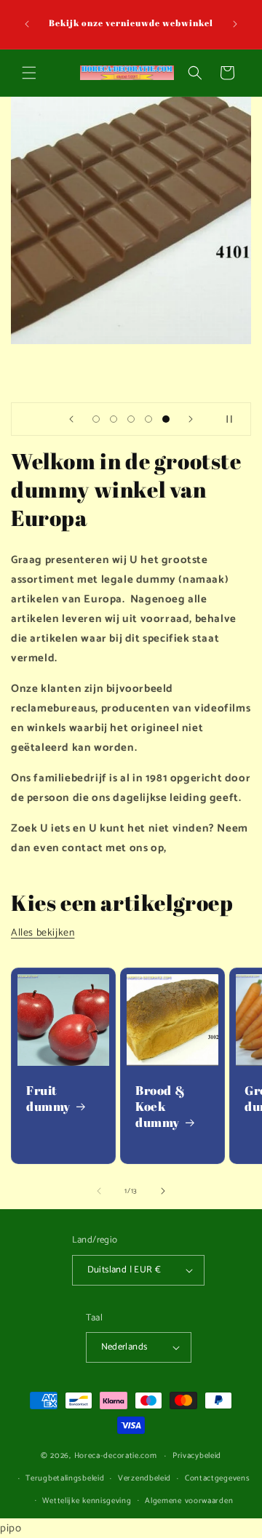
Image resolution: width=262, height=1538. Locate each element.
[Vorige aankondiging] (27, 24)
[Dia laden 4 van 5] (148, 419)
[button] (29, 73)
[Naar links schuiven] (99, 1191)
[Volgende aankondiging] (235, 24)
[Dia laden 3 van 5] (131, 419)
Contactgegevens (217, 1478)
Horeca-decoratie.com (115, 1455)
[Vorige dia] (71, 419)
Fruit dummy (48, 1099)
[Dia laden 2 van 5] (113, 419)
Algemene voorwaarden (189, 1500)
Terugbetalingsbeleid (64, 1478)
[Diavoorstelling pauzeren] (235, 419)
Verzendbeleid (144, 1478)
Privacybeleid (196, 1455)
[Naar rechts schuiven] (163, 1191)
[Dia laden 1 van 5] (96, 419)
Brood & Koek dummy (160, 1107)
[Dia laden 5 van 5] (166, 419)
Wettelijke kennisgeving (86, 1500)
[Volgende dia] (191, 419)
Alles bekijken (42, 933)
